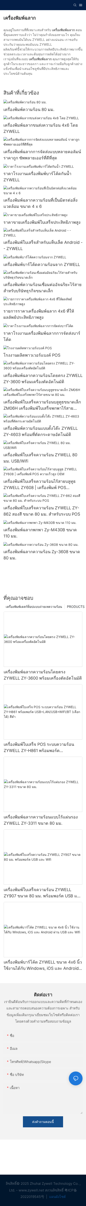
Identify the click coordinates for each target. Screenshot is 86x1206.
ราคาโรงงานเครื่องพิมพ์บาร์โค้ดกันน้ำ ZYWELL (37, 176)
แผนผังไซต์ (57, 1196)
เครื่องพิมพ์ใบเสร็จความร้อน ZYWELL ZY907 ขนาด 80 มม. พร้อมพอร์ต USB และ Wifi (43, 893)
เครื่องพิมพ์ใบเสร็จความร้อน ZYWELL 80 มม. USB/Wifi (40, 457)
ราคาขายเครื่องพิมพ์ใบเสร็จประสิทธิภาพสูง (41, 222)
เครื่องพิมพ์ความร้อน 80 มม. (28, 109)
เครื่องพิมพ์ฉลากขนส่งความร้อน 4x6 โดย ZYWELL (40, 128)
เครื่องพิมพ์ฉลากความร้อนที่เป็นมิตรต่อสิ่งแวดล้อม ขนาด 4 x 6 (40, 203)
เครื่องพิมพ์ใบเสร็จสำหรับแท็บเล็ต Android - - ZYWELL (43, 245)
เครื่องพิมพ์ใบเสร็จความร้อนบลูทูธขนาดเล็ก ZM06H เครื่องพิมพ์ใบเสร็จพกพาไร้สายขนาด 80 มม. (42, 405)
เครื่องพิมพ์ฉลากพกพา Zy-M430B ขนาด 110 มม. (40, 532)
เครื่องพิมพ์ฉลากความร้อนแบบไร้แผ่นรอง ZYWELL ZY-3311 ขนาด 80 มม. (41, 820)
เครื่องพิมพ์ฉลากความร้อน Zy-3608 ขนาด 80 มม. (41, 554)
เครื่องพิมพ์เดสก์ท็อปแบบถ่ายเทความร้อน (34, 607)
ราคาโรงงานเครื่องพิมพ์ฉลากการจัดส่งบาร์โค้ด (41, 336)
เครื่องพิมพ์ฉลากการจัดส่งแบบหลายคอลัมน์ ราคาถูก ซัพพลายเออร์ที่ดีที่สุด (42, 154)
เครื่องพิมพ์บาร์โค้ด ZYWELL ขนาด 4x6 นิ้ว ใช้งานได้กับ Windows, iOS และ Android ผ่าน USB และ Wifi (43, 965)
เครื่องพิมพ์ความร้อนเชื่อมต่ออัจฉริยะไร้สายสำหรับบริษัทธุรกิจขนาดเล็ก (42, 287)
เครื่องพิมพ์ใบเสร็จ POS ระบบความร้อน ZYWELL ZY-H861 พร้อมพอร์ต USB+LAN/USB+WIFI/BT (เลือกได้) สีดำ (41, 748)
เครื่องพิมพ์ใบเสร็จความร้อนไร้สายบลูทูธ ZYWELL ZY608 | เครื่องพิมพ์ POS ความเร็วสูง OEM (39, 485)
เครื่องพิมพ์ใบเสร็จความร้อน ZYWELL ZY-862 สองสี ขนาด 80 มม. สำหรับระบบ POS (41, 510)
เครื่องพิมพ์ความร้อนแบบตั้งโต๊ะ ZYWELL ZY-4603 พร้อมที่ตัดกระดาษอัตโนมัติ (40, 431)
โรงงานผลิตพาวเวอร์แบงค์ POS (31, 355)
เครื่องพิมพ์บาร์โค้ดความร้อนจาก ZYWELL (41, 264)
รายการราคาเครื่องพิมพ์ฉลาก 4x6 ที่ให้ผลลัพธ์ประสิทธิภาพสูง (38, 314)
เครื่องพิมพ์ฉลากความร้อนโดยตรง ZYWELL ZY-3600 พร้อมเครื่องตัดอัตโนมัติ (43, 378)
